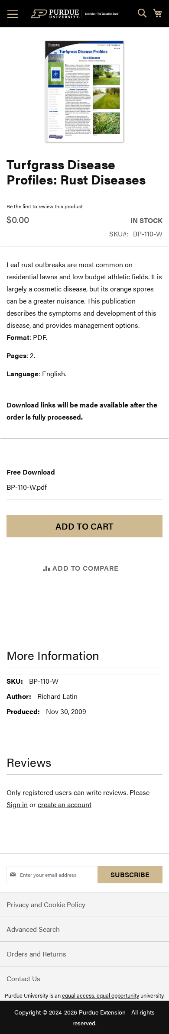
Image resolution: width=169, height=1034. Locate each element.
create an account (64, 804)
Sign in (17, 804)
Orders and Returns (36, 954)
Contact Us (23, 978)
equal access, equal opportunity (100, 995)
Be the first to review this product (44, 206)
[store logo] (76, 14)
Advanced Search (33, 929)
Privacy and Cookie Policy (45, 904)
